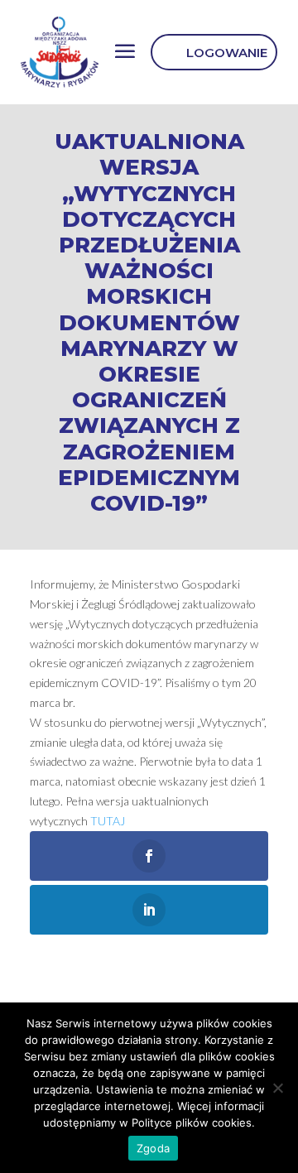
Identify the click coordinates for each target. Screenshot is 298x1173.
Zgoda (153, 1148)
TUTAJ (107, 821)
